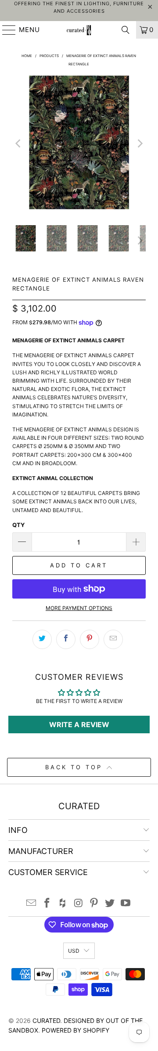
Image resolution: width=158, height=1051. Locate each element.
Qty (18, 524)
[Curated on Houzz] (62, 904)
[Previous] (19, 143)
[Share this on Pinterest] (89, 639)
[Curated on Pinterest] (94, 904)
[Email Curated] (31, 904)
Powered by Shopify (75, 1030)
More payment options (79, 608)
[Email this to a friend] (113, 639)
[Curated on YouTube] (125, 904)
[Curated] (79, 30)
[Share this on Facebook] (65, 639)
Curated (46, 1020)
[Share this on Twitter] (42, 639)
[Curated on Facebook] (47, 904)
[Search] (125, 30)
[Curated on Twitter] (110, 904)
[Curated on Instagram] (78, 904)
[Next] (139, 143)
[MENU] (5, 30)
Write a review (79, 724)
